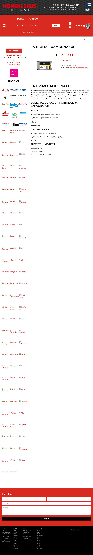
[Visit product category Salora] (23, 357)
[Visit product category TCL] (23, 415)
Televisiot (72, 68)
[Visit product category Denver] (14, 145)
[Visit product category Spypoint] (23, 404)
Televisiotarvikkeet (82, 68)
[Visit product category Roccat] (5, 356)
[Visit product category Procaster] (23, 333)
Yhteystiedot (27, 32)
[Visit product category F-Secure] (5, 168)
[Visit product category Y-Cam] (5, 474)
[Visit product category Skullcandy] (14, 392)
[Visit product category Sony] (5, 403)
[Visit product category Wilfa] (14, 463)
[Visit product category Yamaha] (14, 475)
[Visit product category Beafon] (5, 104)
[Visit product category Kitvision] (14, 251)
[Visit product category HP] (5, 215)
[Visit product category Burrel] (5, 133)
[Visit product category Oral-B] (5, 321)
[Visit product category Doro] (23, 145)
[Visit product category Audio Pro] (14, 95)
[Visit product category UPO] (14, 451)
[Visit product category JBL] (23, 227)
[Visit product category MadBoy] (23, 274)
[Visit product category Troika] (5, 450)
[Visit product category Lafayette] (5, 262)
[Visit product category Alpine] (14, 90)
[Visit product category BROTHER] (23, 124)
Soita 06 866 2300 (14, 65)
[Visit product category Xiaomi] (23, 463)
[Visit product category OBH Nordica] (14, 310)
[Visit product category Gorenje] (5, 191)
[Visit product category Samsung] (5, 368)
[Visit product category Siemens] (5, 392)
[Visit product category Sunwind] (5, 415)
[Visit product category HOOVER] (23, 204)
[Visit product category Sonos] (23, 392)
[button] (4, 25)
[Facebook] (70, 23)
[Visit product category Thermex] (5, 427)
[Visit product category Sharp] (23, 380)
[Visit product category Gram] (14, 192)
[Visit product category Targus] (14, 416)
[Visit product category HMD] (14, 204)
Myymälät (33, 19)
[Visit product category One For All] (23, 310)
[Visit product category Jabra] (14, 228)
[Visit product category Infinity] (23, 215)
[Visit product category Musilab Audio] (23, 298)
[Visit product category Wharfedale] (23, 451)
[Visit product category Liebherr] (5, 274)
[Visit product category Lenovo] (14, 263)
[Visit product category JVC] (5, 239)
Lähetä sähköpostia (14, 62)
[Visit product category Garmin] (14, 181)
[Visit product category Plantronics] (14, 334)
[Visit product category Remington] (5, 344)
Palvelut (21, 25)
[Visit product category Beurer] (23, 104)
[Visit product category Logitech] (14, 275)
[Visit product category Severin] (14, 381)
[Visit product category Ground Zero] (23, 192)
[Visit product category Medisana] (14, 287)
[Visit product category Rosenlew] (14, 357)
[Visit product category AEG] (5, 90)
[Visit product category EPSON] (23, 157)
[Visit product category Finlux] (14, 169)
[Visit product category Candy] (23, 133)
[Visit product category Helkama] (5, 203)
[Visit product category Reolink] (14, 345)
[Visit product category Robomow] (23, 345)
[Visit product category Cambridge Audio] (14, 134)
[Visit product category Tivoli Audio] (14, 428)
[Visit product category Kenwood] (23, 239)
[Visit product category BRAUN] (14, 124)
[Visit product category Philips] (23, 321)
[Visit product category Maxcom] (5, 286)
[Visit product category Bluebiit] (14, 115)
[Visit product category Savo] (23, 368)
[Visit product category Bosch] (5, 123)
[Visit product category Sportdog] (14, 404)
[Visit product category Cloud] (5, 144)
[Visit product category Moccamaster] (14, 298)
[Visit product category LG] (23, 262)
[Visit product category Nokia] (5, 309)
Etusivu (20, 19)
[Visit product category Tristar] (23, 439)
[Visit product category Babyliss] (23, 95)
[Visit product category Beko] (14, 105)
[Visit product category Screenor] (5, 380)
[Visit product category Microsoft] (23, 286)
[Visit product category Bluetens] (23, 112)
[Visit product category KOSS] (23, 251)
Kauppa (34, 25)
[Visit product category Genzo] (23, 180)
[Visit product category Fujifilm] (5, 180)
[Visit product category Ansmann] (23, 90)
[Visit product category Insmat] (5, 227)
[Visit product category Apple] (5, 97)
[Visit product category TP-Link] (5, 439)
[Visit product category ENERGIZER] (14, 157)
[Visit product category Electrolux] (5, 156)
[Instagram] (70, 28)
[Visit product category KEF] (14, 239)
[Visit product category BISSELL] (5, 113)
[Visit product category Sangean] (14, 369)
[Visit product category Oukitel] (14, 322)
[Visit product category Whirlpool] (5, 462)
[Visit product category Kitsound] (5, 250)
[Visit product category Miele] (5, 297)
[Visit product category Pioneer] (5, 333)
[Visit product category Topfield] (23, 427)
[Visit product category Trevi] (14, 439)
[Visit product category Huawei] (14, 216)
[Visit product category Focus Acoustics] (23, 168)
